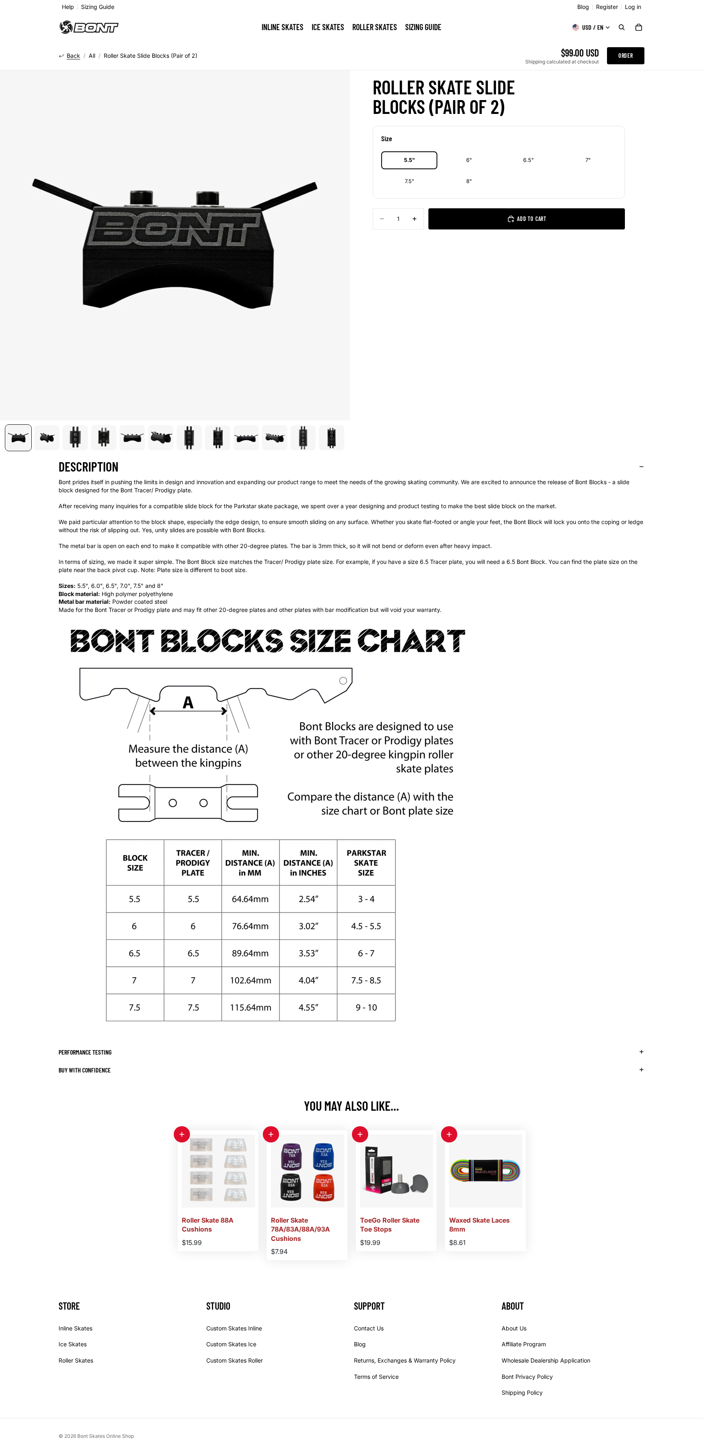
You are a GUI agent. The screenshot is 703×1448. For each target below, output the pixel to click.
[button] (182, 1134)
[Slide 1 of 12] (18, 437)
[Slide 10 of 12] (274, 437)
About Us (514, 1328)
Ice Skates (73, 1344)
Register (607, 7)
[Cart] (639, 27)
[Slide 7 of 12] (189, 437)
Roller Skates (76, 1360)
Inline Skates (75, 1328)
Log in (633, 7)
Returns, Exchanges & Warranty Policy (405, 1360)
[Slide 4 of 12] (103, 437)
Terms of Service (376, 1376)
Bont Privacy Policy (527, 1376)
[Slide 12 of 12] (331, 437)
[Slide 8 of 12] (217, 437)
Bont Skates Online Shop (105, 1436)
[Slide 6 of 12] (160, 437)
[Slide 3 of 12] (75, 437)
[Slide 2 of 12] (46, 437)
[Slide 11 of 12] (303, 437)
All (92, 55)
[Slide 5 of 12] (132, 437)
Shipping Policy (522, 1392)
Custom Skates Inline (234, 1328)
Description (88, 466)
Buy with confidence (85, 1070)
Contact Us (369, 1328)
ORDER (625, 55)
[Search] (622, 27)
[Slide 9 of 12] (246, 437)
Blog (583, 7)
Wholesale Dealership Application (546, 1360)
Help (68, 7)
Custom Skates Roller (234, 1360)
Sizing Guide (97, 7)
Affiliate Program (524, 1344)
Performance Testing (85, 1052)
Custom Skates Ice (231, 1344)
